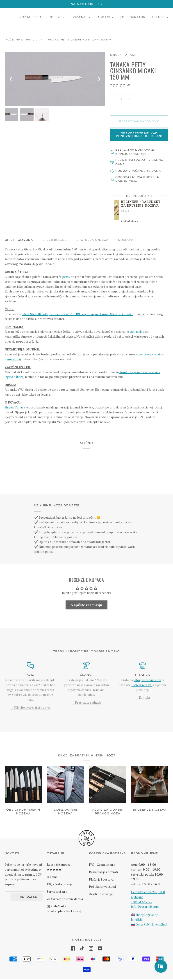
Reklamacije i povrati (103, 872)
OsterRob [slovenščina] (151, 924)
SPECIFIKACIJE (55, 239)
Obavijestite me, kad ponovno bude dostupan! (139, 135)
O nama (52, 877)
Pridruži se (26, 896)
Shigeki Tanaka (123, 54)
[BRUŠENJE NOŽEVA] (149, 784)
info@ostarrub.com (145, 907)
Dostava (125, 239)
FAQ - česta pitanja (59, 884)
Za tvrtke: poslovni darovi (65, 899)
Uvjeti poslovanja (101, 894)
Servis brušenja (57, 892)
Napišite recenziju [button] (86, 604)
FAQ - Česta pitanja (102, 865)
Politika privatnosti (102, 887)
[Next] (99, 79)
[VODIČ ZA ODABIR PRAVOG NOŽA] (107, 784)
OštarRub (84, 939)
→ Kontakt (142, 698)
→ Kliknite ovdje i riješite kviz (30, 707)
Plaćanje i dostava (101, 879)
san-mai (135, 332)
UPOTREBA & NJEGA (92, 239)
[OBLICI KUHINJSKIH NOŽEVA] (23, 784)
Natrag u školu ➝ (86, 4)
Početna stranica (21, 39)
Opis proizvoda (19, 239)
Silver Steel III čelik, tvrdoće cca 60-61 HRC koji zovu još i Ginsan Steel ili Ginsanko (77, 314)
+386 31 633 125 (141, 685)
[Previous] (11, 79)
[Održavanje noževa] (65, 784)
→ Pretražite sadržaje (86, 702)
